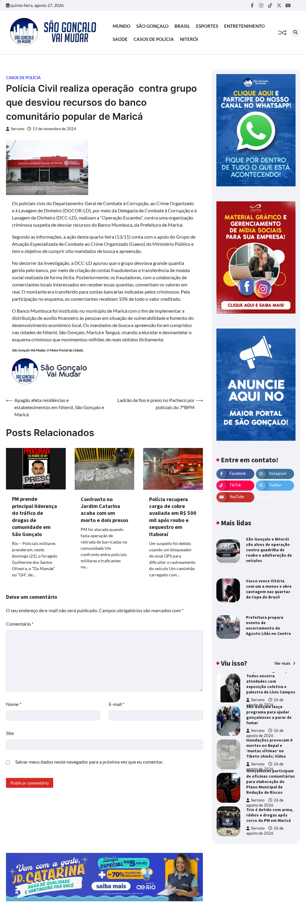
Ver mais (282, 663)
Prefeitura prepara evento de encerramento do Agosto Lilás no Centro (268, 625)
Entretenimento (244, 26)
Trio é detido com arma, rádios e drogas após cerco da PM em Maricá (269, 815)
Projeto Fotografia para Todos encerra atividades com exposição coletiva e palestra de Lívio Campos (270, 681)
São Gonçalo (152, 26)
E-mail (117, 704)
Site (10, 733)
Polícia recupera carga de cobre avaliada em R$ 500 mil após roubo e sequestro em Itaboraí (172, 517)
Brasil (182, 26)
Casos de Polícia (154, 39)
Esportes (207, 26)
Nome (13, 704)
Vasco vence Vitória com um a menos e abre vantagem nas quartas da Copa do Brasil (269, 589)
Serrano (17, 129)
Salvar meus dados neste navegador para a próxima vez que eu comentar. (89, 762)
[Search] (295, 32)
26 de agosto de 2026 (265, 733)
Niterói (189, 39)
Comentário (19, 624)
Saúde (120, 39)
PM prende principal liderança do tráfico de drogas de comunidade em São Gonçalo (34, 516)
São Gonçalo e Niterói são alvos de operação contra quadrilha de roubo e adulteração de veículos (269, 549)
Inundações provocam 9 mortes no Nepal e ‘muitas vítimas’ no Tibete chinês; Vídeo (269, 748)
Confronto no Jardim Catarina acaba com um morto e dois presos (104, 510)
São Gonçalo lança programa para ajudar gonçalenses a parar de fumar (269, 714)
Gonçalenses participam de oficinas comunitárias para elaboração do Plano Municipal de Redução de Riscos (270, 781)
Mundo (121, 26)
